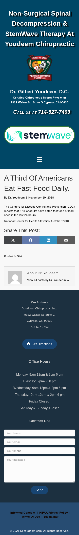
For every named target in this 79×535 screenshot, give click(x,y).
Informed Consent (22, 512)
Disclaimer (51, 516)
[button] (39, 490)
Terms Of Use (31, 516)
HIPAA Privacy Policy (53, 512)
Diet (19, 256)
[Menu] (39, 159)
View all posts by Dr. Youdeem (48, 280)
